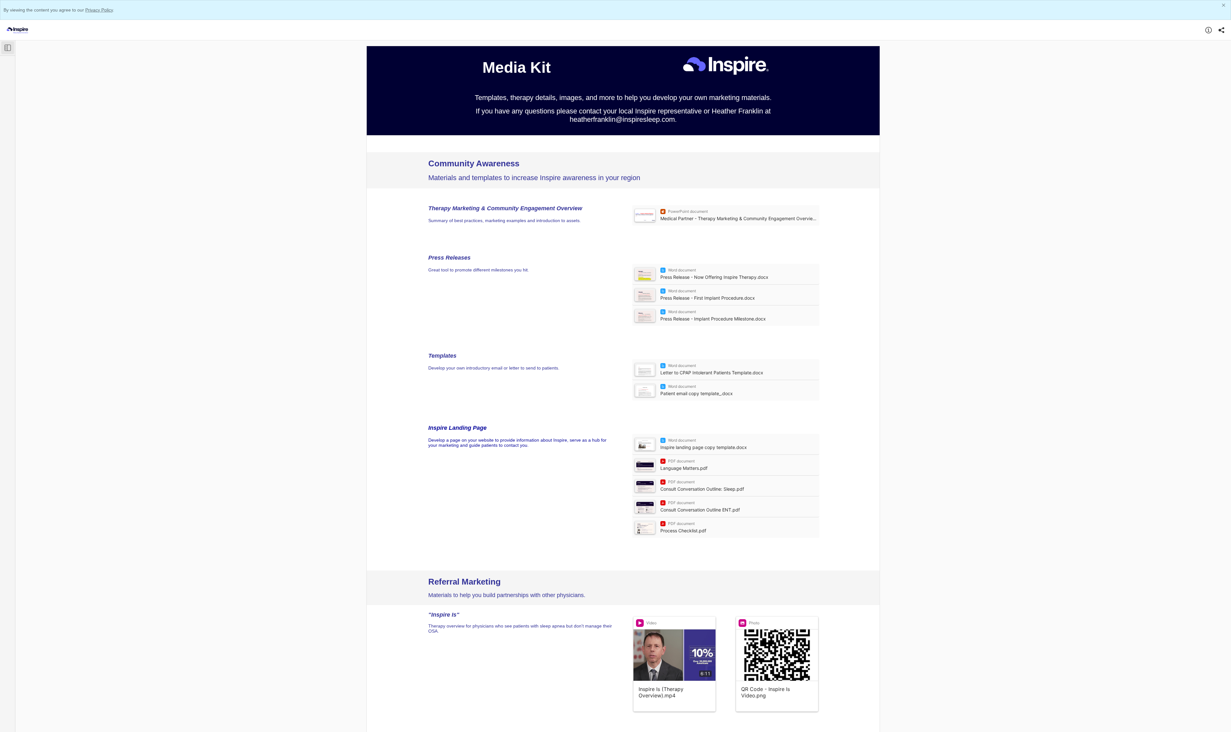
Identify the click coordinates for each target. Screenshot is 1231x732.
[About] (1208, 30)
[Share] (1221, 30)
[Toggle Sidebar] (7, 47)
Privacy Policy (99, 9)
